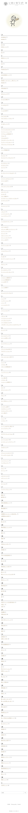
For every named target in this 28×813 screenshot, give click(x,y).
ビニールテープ (5, 336)
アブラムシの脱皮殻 (6, 134)
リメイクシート (5, 461)
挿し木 (2, 561)
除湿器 (2, 751)
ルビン (2, 468)
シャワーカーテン (5, 214)
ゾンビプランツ (5, 251)
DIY (2, 45)
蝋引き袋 (3, 707)
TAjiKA (3, 82)
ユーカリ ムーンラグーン (7, 442)
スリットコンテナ (5, 237)
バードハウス (4, 310)
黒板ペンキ (4, 779)
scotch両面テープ (5, 75)
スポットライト (5, 235)
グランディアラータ (6, 186)
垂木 (2, 533)
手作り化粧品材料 (5, 555)
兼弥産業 (3, 508)
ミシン (2, 418)
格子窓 (2, 591)
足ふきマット (4, 723)
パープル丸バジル (5, 322)
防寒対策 (3, 746)
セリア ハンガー (5, 245)
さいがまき (4, 105)
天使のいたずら (5, 544)
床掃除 (2, 549)
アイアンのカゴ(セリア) (7, 129)
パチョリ (3, 316)
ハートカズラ (4, 305)
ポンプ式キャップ (5, 401)
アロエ (2, 136)
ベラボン (3, 380)
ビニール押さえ (5, 338)
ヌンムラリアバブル (6, 293)
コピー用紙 (4, 196)
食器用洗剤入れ (5, 768)
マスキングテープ (5, 411)
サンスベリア (4, 206)
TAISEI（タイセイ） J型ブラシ (9, 80)
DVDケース (4, 47)
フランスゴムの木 (5, 349)
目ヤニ (2, 650)
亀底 (2, 495)
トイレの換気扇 (5, 280)
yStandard (3, 88)
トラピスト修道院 (5, 277)
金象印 (2, 735)
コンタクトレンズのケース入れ (9, 198)
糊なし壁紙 (4, 682)
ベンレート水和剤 (5, 382)
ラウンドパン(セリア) (6, 453)
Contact (19, 804)
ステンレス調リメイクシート (8, 229)
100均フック (4, 785)
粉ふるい (3, 676)
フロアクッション (5, 351)
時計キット (4, 580)
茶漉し (2, 693)
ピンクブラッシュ (5, 343)
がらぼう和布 (4, 99)
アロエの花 (4, 138)
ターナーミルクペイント (7, 259)
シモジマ (3, 212)
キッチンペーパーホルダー (7, 173)
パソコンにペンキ (5, 318)
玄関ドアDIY (4, 639)
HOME (8, 804)
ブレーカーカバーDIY (6, 357)
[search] (25, 792)
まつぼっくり (4, 124)
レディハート (4, 478)
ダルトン (3, 264)
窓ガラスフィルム (5, 669)
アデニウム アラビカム (7, 144)
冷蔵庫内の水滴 (5, 516)
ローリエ (3, 484)
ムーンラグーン (5, 428)
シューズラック (5, 216)
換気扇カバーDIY (5, 566)
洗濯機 (2, 612)
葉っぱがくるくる (5, 699)
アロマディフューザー (6, 140)
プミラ (2, 362)
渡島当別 (3, 625)
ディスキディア (5, 270)
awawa (3, 39)
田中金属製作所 (5, 644)
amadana (3, 37)
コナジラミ (4, 192)
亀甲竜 (2, 497)
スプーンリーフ (5, 231)
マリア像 (3, 413)
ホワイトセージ (5, 390)
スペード (3, 233)
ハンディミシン (5, 301)
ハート (2, 303)
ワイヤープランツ (5, 489)
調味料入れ (4, 712)
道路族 (2, 729)
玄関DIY (3, 636)
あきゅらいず (4, 94)
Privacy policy (14, 804)
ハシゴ (2, 298)
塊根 (2, 538)
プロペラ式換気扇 (5, 367)
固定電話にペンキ (5, 527)
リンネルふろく (5, 463)
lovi (2, 64)
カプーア (3, 167)
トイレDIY (3, 282)
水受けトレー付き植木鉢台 (7, 602)
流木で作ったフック (6, 620)
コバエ (2, 194)
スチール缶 (4, 227)
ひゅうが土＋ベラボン (6, 118)
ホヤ (2, 388)
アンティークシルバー (6, 142)
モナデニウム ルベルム (7, 434)
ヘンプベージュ (5, 372)
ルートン (3, 470)
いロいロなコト (16, 811)
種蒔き (2, 661)
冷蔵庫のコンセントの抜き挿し (9, 514)
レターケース (4, 476)
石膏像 (2, 655)
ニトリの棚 (4, 287)
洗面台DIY (3, 614)
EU (2, 52)
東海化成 (3, 585)
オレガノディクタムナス (7, 158)
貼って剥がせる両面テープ (7, 718)
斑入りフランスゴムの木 (7, 574)
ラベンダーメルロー (6, 455)
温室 (2, 631)
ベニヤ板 (3, 378)
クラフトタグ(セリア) (6, 179)
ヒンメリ (3, 330)
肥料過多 (3, 688)
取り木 (2, 522)
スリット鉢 (4, 240)
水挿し (2, 604)
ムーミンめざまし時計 (6, 426)
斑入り (2, 572)
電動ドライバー (5, 763)
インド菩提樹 (4, 150)
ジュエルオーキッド (6, 221)
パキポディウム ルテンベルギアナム (10, 324)
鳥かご (2, 774)
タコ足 (2, 256)
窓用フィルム (4, 671)
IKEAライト (4, 58)
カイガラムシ (4, 163)
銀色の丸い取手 (5, 740)
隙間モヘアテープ (5, 757)
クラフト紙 (4, 181)
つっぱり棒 (4, 110)
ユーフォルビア (5, 439)
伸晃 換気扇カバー (5, 503)
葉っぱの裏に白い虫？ (6, 701)
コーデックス (4, 200)
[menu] (26, 3)
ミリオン (3, 421)
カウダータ (4, 165)
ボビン (2, 395)
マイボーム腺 (4, 407)
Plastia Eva (4, 69)
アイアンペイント (5, 132)
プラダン (3, 364)
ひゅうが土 (4, 116)
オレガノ (3, 155)
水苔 (2, 606)
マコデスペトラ (5, 409)
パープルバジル (5, 320)
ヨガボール (4, 447)
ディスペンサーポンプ (6, 272)
